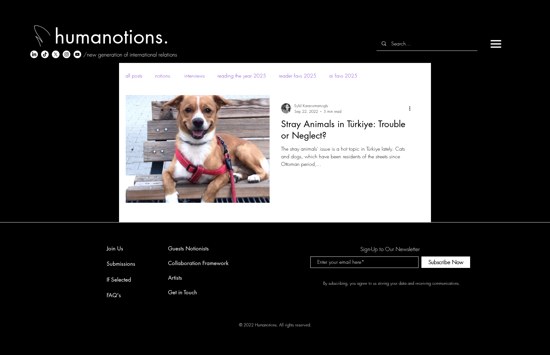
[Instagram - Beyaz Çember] (66, 54)
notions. (163, 75)
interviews (194, 75)
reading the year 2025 (241, 75)
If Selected (119, 279)
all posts (133, 75)
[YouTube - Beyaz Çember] (77, 54)
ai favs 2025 (343, 75)
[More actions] (412, 108)
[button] (496, 44)
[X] (56, 54)
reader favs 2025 (297, 75)
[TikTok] (45, 54)
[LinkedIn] (34, 54)
